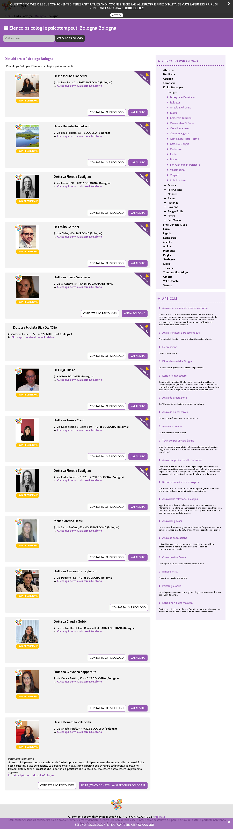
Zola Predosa (178, 180)
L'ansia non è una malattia (177, 602)
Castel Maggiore (179, 133)
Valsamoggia (177, 169)
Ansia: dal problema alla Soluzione (182, 460)
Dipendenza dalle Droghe (177, 361)
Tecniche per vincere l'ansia (178, 440)
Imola (173, 154)
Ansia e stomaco (172, 426)
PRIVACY (159, 816)
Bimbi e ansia (170, 571)
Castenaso (176, 149)
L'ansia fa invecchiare (174, 375)
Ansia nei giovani (172, 521)
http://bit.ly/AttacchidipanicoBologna (31, 775)
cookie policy (133, 8)
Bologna (175, 102)
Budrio (174, 112)
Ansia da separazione (174, 537)
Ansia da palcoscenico (175, 412)
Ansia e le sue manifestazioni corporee (185, 308)
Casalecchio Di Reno (182, 123)
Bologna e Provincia (182, 97)
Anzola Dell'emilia (180, 107)
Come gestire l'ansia (174, 557)
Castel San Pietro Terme (184, 138)
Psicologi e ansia (171, 586)
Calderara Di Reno (181, 118)
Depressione (169, 347)
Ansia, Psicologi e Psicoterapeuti (181, 332)
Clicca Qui (146, 824)
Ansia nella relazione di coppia (180, 499)
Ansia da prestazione (174, 397)
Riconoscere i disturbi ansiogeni (180, 482)
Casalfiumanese (179, 128)
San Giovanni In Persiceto (185, 164)
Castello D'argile (179, 143)
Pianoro (174, 159)
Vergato (174, 175)
